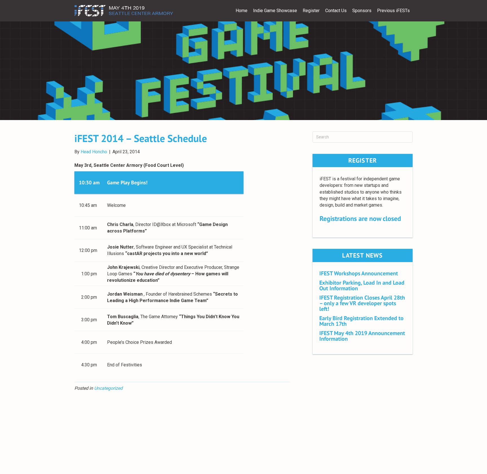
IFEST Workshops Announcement (358, 273)
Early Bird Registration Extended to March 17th (361, 320)
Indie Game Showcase (275, 10)
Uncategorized (108, 388)
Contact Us (336, 10)
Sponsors (361, 10)
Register (311, 10)
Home (241, 10)
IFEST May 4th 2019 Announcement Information (362, 335)
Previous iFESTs (393, 10)
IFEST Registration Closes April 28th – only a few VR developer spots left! (362, 303)
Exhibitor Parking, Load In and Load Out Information (361, 285)
